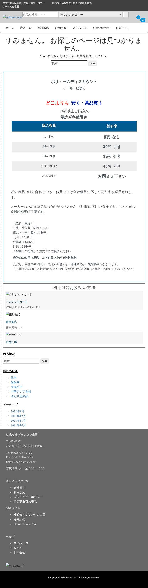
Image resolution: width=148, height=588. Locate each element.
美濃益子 (16, 387)
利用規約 (19, 492)
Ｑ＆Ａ (18, 548)
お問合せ (60, 28)
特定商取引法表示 (25, 501)
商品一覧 (26, 28)
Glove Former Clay (25, 524)
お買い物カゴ (101, 28)
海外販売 (19, 519)
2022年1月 (17, 411)
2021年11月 (18, 420)
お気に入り (123, 28)
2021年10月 (18, 425)
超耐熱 (15, 382)
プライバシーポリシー (28, 497)
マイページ (79, 28)
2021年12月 (18, 416)
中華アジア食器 (21, 391)
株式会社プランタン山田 (29, 514)
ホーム (10, 28)
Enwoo (71, 582)
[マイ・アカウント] (131, 20)
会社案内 (43, 28)
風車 (14, 377)
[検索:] (69, 63)
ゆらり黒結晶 (19, 396)
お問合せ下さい (112, 176)
